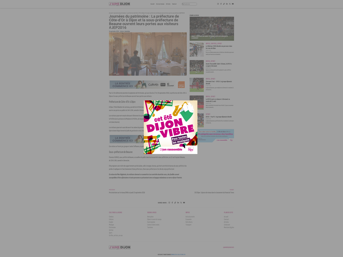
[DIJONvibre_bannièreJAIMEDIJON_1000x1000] (170, 153)
